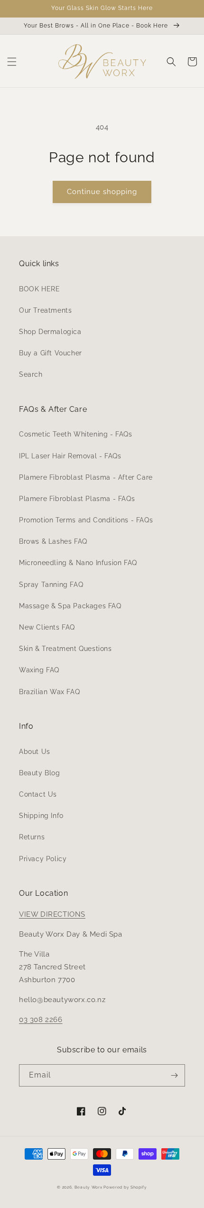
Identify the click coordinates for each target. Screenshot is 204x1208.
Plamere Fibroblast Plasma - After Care (86, 477)
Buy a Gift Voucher (50, 353)
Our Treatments (45, 310)
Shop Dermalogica (50, 331)
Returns (32, 837)
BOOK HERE (39, 289)
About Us (34, 751)
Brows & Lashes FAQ (53, 541)
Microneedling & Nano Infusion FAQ (78, 563)
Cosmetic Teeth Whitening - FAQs (75, 434)
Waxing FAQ (39, 670)
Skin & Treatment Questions (65, 648)
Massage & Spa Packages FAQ (70, 606)
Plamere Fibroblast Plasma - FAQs (77, 498)
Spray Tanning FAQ (51, 584)
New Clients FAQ (47, 627)
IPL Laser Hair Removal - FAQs (70, 456)
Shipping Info (41, 815)
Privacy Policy (42, 859)
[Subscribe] (174, 1075)
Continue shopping (102, 191)
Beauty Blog (39, 773)
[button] (11, 61)
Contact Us (38, 794)
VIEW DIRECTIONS (52, 914)
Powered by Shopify (125, 1187)
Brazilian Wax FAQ (49, 692)
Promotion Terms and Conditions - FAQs (86, 520)
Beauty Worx (88, 1187)
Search (31, 374)
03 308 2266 (41, 1019)
